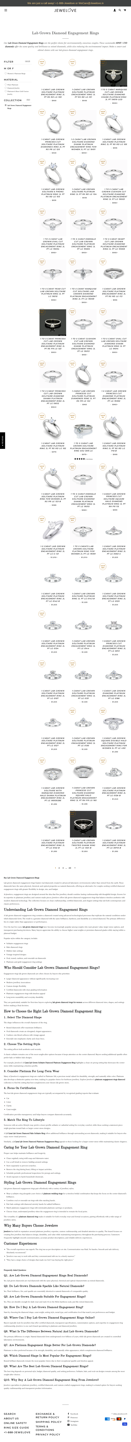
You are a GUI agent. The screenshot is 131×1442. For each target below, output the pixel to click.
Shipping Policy (49, 1421)
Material (11, 79)
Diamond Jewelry (13, 88)
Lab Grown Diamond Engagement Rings (19, 107)
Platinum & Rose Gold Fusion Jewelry (18, 92)
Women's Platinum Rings (16, 73)
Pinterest (74, 1417)
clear (28, 100)
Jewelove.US (122, 1414)
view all (27, 61)
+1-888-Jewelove (17, 1432)
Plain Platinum (12, 85)
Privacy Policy (48, 1434)
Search (10, 1413)
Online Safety (15, 1423)
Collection (13, 100)
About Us (11, 1418)
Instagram (74, 1421)
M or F (9, 68)
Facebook (74, 1414)
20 (70, 868)
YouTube (73, 1425)
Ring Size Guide (16, 1427)
